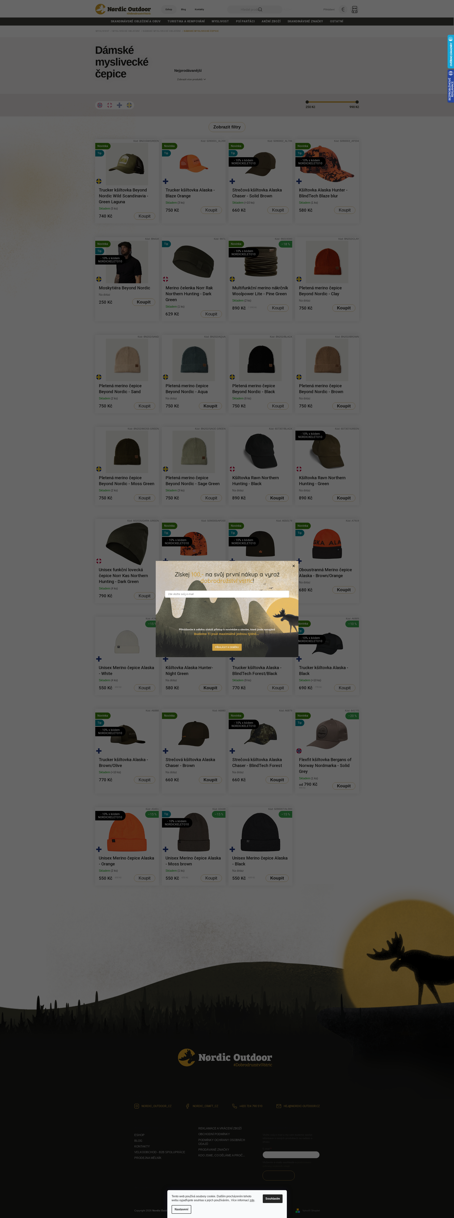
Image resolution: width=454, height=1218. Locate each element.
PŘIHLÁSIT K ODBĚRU (227, 647)
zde (252, 1200)
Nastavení (181, 1209)
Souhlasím (272, 1198)
